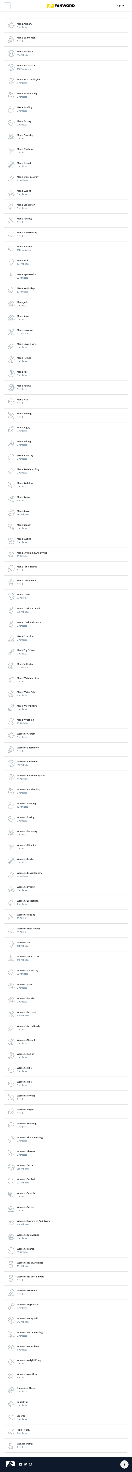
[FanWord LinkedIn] (19, 1465)
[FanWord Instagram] (29, 1465)
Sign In (120, 5)
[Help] (124, 1464)
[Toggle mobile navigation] (7, 5)
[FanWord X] (24, 1465)
